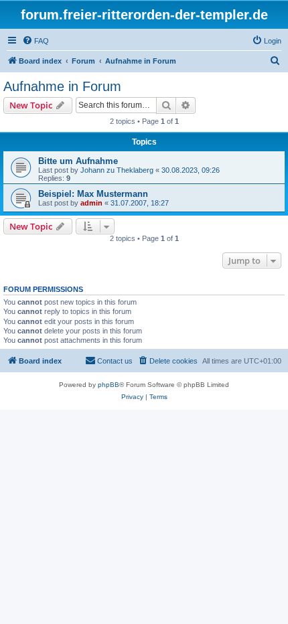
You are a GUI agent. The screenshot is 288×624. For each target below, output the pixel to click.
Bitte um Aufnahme (78, 161)
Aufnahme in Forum (62, 86)
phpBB (108, 384)
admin (91, 203)
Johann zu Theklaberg (116, 170)
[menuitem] (35, 41)
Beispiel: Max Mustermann (93, 194)
